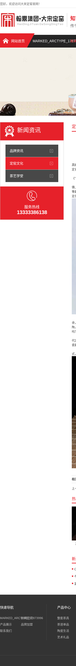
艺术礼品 (63, 637)
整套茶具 (63, 618)
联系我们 (6, 630)
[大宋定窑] (32, 26)
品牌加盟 (27, 624)
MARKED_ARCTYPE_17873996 (47, 41)
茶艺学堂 (16, 176)
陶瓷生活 (63, 630)
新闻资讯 (27, 618)
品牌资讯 (16, 151)
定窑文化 (16, 163)
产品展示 (6, 624)
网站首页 (18, 41)
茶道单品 (63, 624)
